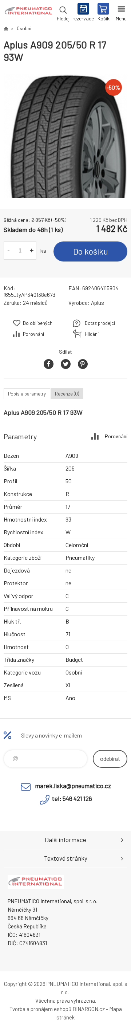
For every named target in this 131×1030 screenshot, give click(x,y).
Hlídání (92, 334)
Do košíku (90, 251)
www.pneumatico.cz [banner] (28, 12)
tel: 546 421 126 (72, 798)
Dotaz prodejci (100, 323)
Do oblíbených (37, 323)
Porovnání (33, 334)
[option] (65, 136)
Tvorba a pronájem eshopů (40, 1009)
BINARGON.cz (88, 1009)
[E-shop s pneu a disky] (6, 28)
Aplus (97, 302)
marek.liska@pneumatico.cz (73, 785)
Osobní (24, 28)
